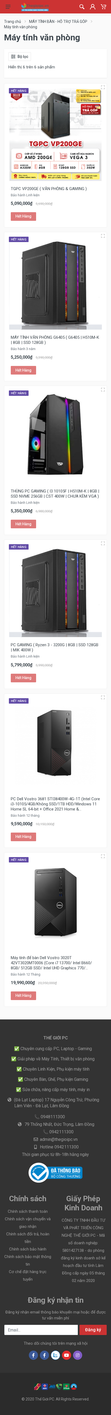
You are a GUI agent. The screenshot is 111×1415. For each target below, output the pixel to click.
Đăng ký (93, 1329)
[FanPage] (44, 1355)
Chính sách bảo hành (27, 1249)
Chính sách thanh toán (28, 1211)
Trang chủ (12, 21)
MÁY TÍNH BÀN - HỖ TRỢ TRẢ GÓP (58, 21)
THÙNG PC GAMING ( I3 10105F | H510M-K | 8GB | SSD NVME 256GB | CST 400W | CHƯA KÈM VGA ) (55, 494)
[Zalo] (55, 1355)
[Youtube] (66, 1355)
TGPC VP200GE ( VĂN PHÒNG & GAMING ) (49, 188)
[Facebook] (33, 1355)
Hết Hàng (23, 216)
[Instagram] (77, 1355)
